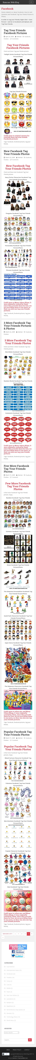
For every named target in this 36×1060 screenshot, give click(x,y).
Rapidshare (10, 1006)
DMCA (8, 1050)
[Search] (30, 1039)
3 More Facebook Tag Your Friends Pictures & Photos (17, 325)
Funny (8, 981)
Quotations (10, 999)
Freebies (6, 39)
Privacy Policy (17, 1050)
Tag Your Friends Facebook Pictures (15, 32)
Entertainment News (13, 970)
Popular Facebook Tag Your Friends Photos (18, 733)
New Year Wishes (12, 995)
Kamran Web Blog (11, 2)
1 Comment (15, 477)
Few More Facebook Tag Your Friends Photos (16, 468)
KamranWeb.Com (23, 1058)
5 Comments (15, 39)
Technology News (12, 1017)
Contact (27, 1050)
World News (10, 1020)
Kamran (15, 1058)
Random (9, 1002)
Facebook (27, 36)
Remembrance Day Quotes (15, 1010)
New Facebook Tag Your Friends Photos (17, 152)
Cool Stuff (9, 967)
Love (8, 984)
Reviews (9, 1013)
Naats (8, 992)
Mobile (9, 988)
